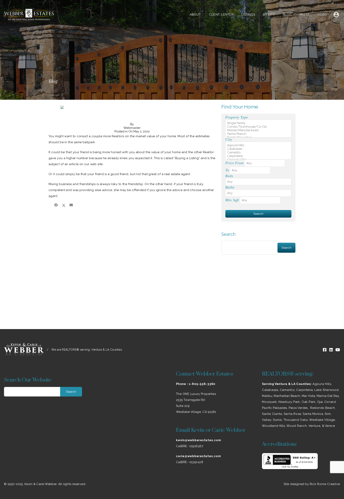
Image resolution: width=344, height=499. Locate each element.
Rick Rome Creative (325, 484)
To (227, 170)
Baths (229, 187)
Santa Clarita (272, 414)
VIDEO (322, 14)
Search (228, 234)
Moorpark (269, 402)
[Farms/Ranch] (258, 134)
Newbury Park (289, 402)
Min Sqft (232, 200)
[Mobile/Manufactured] (258, 130)
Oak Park (309, 402)
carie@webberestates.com (198, 456)
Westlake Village (322, 420)
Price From (234, 163)
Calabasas (270, 390)
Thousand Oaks (295, 420)
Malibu (267, 396)
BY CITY (269, 14)
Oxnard (330, 402)
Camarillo (287, 390)
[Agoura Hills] (258, 145)
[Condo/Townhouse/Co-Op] (258, 126)
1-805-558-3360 (202, 384)
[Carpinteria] (258, 156)
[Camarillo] (258, 152)
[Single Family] (258, 123)
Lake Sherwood (326, 390)
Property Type (236, 117)
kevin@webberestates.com (198, 440)
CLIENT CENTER (221, 14)
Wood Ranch (296, 426)
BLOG (287, 14)
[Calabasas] (258, 149)
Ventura (315, 426)
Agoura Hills (322, 384)
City (228, 139)
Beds (229, 176)
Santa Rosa (292, 414)
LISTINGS (248, 14)
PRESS (305, 14)
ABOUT (195, 14)
